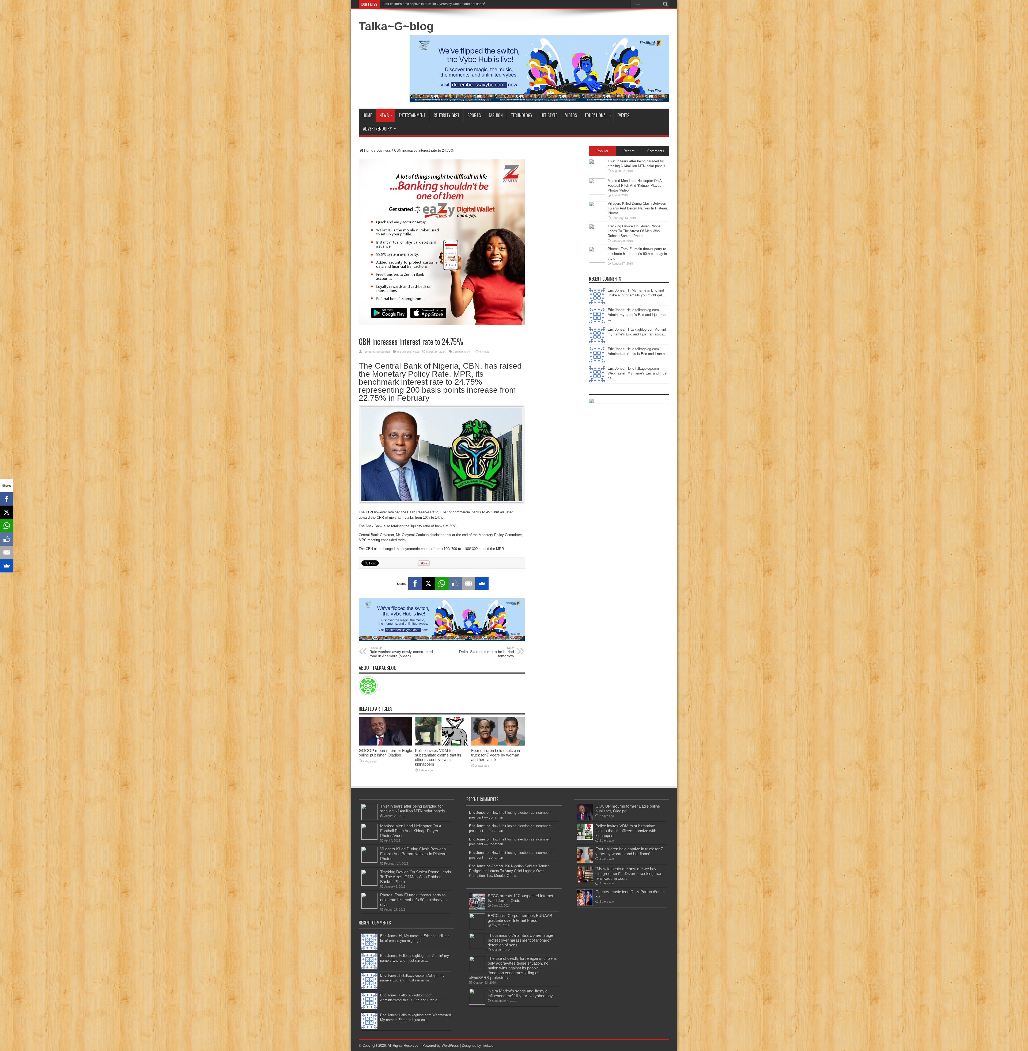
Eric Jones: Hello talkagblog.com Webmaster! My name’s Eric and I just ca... (637, 373)
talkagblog (383, 351)
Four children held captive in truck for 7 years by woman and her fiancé (495, 755)
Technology (521, 115)
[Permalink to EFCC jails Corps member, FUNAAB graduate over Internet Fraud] (477, 928)
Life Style (549, 115)
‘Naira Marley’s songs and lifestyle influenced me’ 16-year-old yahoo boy (520, 993)
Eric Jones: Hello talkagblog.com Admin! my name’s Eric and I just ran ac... (637, 315)
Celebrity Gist (446, 115)
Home (367, 115)
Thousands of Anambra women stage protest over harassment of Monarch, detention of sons (520, 940)
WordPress (450, 1046)
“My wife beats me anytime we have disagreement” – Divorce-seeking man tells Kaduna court (450, 4)
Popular (602, 151)
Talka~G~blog (396, 26)
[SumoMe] (482, 583)
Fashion (496, 115)
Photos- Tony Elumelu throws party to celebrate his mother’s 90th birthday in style (637, 254)
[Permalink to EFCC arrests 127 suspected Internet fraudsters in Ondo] (477, 908)
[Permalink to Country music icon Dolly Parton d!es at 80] (585, 904)
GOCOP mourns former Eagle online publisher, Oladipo (385, 752)
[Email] (468, 583)
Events (623, 115)
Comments (655, 151)
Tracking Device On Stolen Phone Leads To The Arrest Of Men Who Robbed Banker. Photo (634, 231)
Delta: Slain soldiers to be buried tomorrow (486, 652)
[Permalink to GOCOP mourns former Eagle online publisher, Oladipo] (385, 744)
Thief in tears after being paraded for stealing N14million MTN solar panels (412, 808)
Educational (596, 115)
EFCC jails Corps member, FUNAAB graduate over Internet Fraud (520, 918)
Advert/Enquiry (377, 128)
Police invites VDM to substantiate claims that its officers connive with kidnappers (438, 757)
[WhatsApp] (441, 583)
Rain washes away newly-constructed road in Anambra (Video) (401, 652)
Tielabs (487, 1046)
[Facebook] (415, 583)
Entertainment (412, 115)
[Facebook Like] (455, 583)
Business (383, 150)
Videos (571, 115)
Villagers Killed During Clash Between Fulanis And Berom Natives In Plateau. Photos (638, 208)
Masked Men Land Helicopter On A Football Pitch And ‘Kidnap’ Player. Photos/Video (635, 185)
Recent (628, 151)
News (384, 115)
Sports (474, 115)
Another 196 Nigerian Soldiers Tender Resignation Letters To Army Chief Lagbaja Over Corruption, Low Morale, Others (509, 871)
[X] (428, 583)
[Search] (665, 4)
